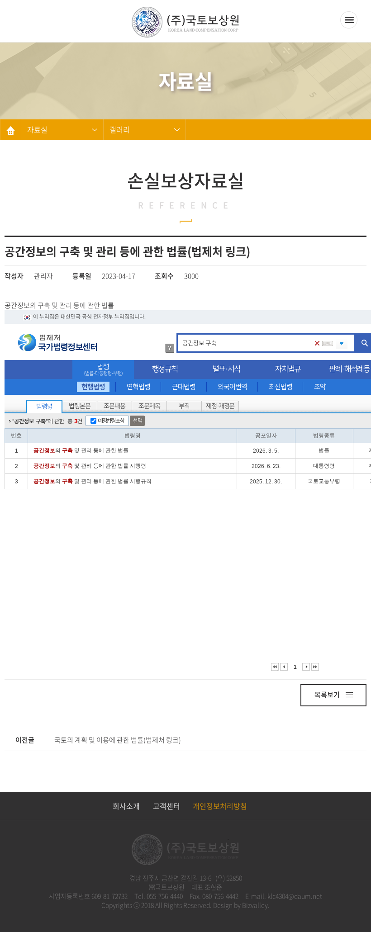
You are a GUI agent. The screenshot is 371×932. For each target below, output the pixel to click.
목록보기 (327, 695)
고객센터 (166, 805)
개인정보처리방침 (220, 805)
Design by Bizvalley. (241, 904)
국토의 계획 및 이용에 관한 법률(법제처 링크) (117, 740)
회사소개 (126, 805)
